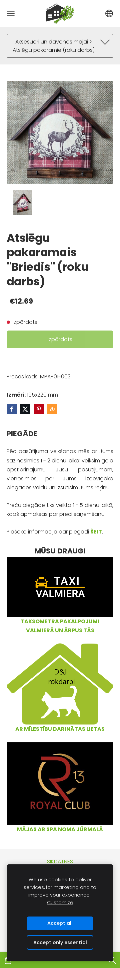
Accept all (60, 923)
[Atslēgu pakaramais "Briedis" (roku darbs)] (22, 202)
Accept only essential (60, 942)
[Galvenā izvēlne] (11, 13)
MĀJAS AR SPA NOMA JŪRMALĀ (60, 829)
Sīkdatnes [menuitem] (60, 861)
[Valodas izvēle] (109, 13)
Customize (60, 902)
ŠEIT (96, 531)
